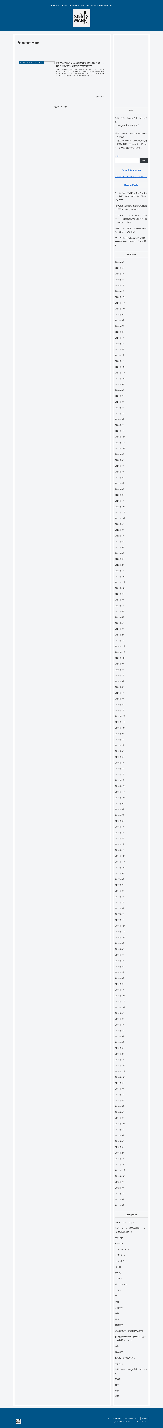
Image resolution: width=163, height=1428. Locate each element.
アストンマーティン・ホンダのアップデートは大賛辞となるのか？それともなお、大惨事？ (131, 219)
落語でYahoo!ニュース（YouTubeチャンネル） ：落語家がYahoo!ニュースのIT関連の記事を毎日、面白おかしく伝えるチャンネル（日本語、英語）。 (131, 140)
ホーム (107, 1418)
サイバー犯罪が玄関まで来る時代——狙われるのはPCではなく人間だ (130, 241)
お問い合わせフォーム (131, 1418)
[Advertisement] (62, 51)
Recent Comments (131, 169)
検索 (117, 155)
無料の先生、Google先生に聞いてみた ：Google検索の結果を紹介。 (131, 122)
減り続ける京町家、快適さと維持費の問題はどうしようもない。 (131, 207)
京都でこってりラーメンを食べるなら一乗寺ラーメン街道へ (131, 230)
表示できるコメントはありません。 (131, 176)
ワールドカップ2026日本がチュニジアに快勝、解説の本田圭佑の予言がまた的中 (131, 196)
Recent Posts (131, 184)
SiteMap (144, 1418)
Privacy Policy (117, 1418)
